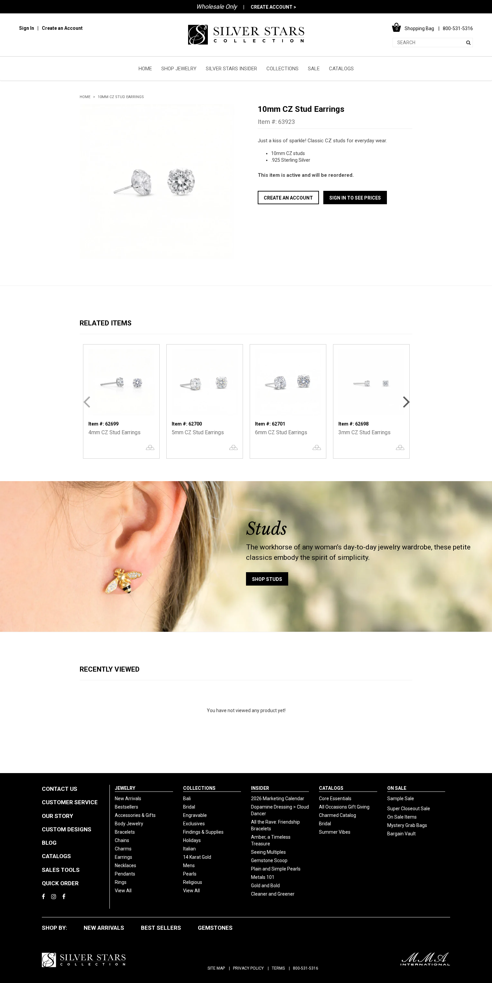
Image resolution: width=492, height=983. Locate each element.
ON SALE (396, 788)
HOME (145, 69)
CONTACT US (59, 788)
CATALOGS (341, 69)
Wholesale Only (216, 6)
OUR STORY (57, 816)
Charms (123, 848)
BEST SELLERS (161, 927)
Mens (189, 865)
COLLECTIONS (282, 69)
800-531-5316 (305, 968)
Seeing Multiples (268, 852)
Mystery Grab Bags (407, 825)
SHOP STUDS (267, 579)
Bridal (189, 807)
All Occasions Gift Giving (344, 807)
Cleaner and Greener (273, 894)
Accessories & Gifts (135, 815)
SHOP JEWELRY (178, 69)
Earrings (123, 857)
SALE (314, 69)
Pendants (125, 874)
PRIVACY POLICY (248, 968)
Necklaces (125, 865)
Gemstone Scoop (269, 860)
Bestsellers (126, 807)
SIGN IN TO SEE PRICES (355, 198)
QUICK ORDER (60, 883)
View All (123, 890)
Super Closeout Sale (408, 808)
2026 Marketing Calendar (277, 798)
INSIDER (260, 788)
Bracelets (125, 832)
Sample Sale (400, 798)
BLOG (49, 842)
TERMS (278, 968)
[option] (157, 181)
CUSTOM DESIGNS (66, 829)
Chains (122, 840)
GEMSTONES (215, 927)
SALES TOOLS (61, 869)
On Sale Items (402, 817)
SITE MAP (216, 968)
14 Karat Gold (197, 857)
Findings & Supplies (203, 832)
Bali (187, 798)
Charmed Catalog (337, 815)
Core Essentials (335, 798)
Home (85, 97)
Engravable (195, 815)
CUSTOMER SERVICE (70, 802)
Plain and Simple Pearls (276, 869)
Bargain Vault (401, 833)
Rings (121, 882)
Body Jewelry (129, 823)
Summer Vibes (334, 832)
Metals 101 (262, 877)
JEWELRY (125, 788)
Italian (189, 848)
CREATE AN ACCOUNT (288, 198)
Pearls (189, 874)
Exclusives (194, 823)
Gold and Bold (265, 885)
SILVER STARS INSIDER (231, 69)
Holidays (192, 840)
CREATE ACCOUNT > (273, 7)
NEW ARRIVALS (104, 927)
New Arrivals (128, 798)
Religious (192, 882)
